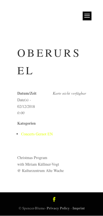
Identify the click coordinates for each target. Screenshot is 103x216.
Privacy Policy (58, 207)
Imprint (79, 207)
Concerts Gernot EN (37, 133)
